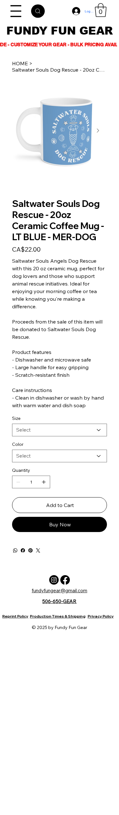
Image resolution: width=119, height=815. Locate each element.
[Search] (38, 11)
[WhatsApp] (15, 550)
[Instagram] (54, 580)
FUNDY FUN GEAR (59, 31)
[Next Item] (98, 131)
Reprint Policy (15, 616)
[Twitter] (38, 550)
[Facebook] (23, 550)
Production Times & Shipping (57, 616)
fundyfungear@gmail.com (59, 590)
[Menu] (16, 11)
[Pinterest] (30, 550)
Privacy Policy (101, 616)
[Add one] (43, 482)
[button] (101, 10)
